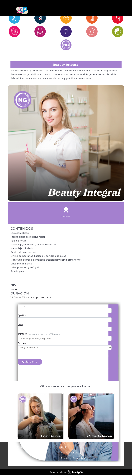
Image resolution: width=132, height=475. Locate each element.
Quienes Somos (21, 446)
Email (21, 324)
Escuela (22, 343)
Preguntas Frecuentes (73, 458)
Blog (63, 446)
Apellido (22, 315)
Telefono (22, 333)
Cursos (16, 458)
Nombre (22, 306)
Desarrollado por (58, 472)
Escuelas (17, 452)
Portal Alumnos (69, 452)
